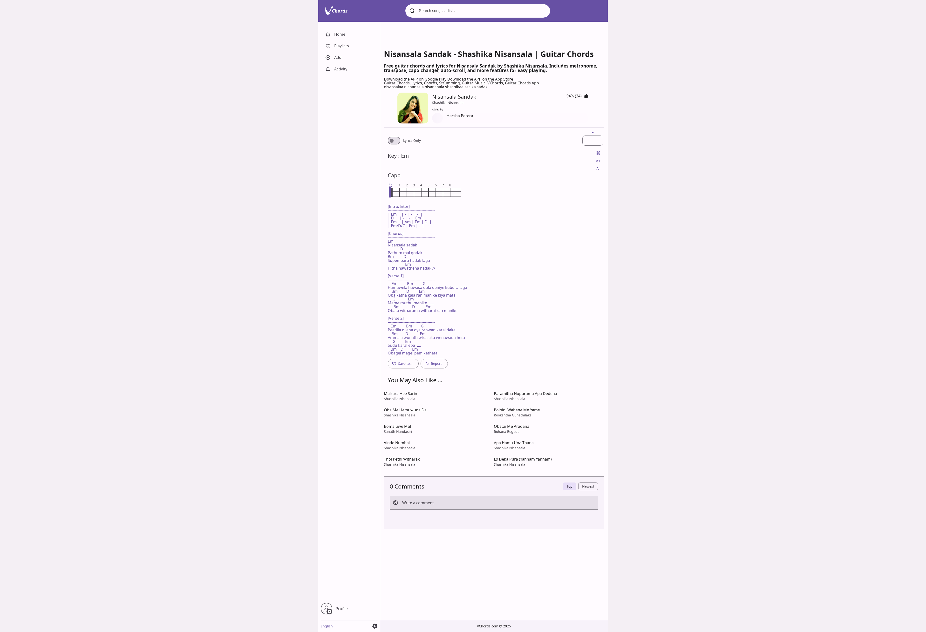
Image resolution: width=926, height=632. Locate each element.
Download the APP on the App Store (480, 79)
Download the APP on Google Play (415, 79)
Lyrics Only (412, 140)
